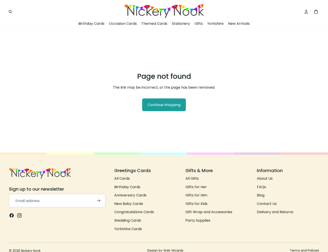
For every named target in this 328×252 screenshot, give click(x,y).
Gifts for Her (196, 187)
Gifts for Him (196, 195)
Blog (260, 195)
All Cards (122, 178)
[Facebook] (11, 215)
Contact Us (267, 203)
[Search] (10, 12)
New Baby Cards (128, 203)
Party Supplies (197, 220)
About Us (265, 178)
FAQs (261, 187)
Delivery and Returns (275, 212)
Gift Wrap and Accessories (208, 212)
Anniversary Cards (130, 195)
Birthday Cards (127, 187)
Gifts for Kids (196, 203)
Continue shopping (164, 104)
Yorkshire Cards (128, 228)
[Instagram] (19, 215)
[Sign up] (98, 201)
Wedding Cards (127, 220)
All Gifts (192, 178)
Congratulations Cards (134, 212)
